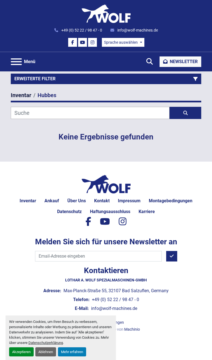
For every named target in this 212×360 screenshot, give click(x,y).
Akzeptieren (21, 352)
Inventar (28, 200)
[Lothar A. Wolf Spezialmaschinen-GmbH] (106, 184)
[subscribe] (171, 256)
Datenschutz (69, 211)
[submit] (185, 113)
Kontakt (102, 200)
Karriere (147, 211)
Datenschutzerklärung (45, 343)
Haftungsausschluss (110, 211)
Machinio (132, 329)
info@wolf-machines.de (137, 30)
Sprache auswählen (121, 42)
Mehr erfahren (72, 352)
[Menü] (16, 61)
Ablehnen (45, 352)
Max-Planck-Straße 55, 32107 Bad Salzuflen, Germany (115, 290)
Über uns (76, 200)
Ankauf (51, 200)
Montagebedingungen (170, 200)
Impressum (129, 200)
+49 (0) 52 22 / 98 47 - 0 (81, 30)
